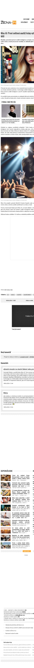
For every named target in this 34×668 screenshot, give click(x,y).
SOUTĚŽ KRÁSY (27, 295)
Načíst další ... (26, 551)
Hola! (11, 290)
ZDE (25, 610)
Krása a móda (29, 300)
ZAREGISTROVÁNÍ (24, 357)
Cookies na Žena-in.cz (11, 630)
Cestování (26, 19)
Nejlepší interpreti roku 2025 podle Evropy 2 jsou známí (17, 655)
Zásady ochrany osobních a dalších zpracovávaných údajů (19, 628)
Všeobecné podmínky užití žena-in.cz (15, 625)
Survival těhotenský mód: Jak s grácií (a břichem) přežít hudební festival (18, 645)
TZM (5, 290)
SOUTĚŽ (19, 295)
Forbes (8, 290)
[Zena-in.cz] (9, 22)
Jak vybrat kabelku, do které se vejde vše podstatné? (16, 650)
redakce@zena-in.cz (20, 615)
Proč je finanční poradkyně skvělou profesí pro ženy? (16, 652)
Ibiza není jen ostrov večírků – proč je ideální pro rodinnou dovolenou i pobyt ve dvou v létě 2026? (18, 647)
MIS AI (12, 295)
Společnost (24, 22)
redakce (24, 612)
